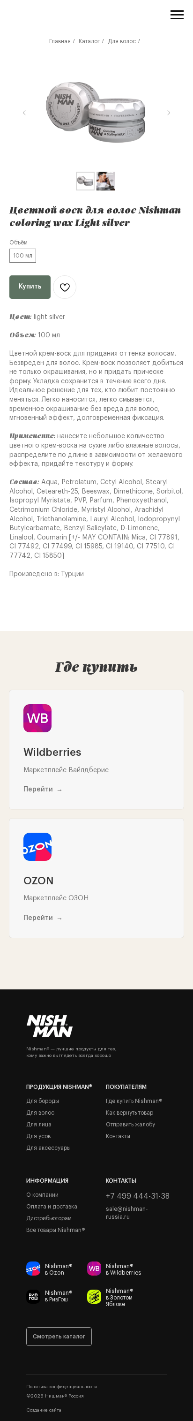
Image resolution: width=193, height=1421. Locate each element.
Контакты (118, 1136)
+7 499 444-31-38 (138, 1196)
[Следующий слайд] (168, 112)
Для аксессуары (48, 1148)
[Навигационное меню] (177, 15)
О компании (42, 1195)
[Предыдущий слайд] (24, 112)
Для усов (38, 1136)
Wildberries (52, 752)
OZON (38, 881)
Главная (60, 41)
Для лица (39, 1124)
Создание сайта (43, 1410)
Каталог (89, 41)
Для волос (122, 41)
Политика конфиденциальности (61, 1386)
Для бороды (42, 1101)
